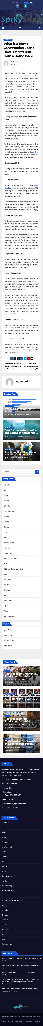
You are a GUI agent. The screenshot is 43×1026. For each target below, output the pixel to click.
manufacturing (9, 553)
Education (7, 506)
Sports (6, 595)
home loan (34, 152)
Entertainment (9, 511)
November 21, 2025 (14, 724)
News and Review (10, 558)
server (6, 574)
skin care (7, 585)
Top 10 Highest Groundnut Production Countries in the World (21, 676)
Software (7, 590)
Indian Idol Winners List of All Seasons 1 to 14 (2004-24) (21, 697)
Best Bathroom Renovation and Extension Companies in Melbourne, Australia (21, 433)
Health (6, 537)
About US (7, 630)
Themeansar (36, 1016)
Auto (5, 490)
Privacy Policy (9, 640)
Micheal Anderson (24, 414)
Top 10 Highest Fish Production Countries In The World (19, 721)
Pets (5, 564)
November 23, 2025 (14, 679)
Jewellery (7, 548)
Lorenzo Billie (23, 436)
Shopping (7, 579)
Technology (8, 600)
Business (7, 501)
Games (6, 527)
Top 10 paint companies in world (20, 410)
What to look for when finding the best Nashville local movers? (12, 366)
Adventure (7, 485)
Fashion (7, 516)
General (6, 532)
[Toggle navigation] (20, 28)
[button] (36, 28)
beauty (6, 495)
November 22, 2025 (14, 702)
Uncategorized (9, 616)
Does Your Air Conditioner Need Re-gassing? (31, 366)
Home (4, 1021)
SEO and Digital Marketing (13, 569)
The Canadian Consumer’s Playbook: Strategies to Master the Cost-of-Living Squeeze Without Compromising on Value (20, 982)
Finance (7, 522)
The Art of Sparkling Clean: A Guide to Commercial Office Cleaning (20, 454)
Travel (6, 611)
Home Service (8, 39)
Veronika (16, 62)
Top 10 (6, 606)
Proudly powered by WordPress (11, 1016)
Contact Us (8, 635)
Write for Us (8, 646)
